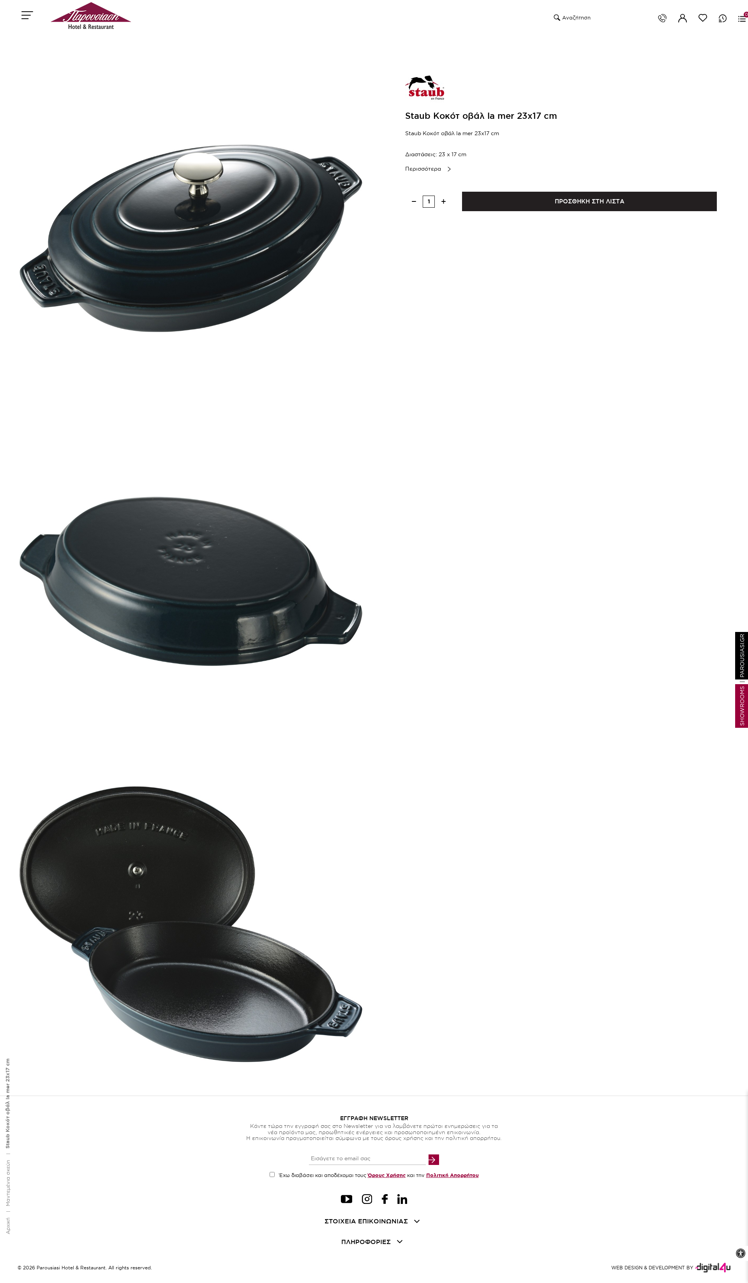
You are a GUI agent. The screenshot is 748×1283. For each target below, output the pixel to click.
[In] (402, 1200)
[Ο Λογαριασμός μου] (682, 19)
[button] (556, 17)
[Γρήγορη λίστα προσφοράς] (723, 18)
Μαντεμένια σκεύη (8, 1183)
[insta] (367, 1200)
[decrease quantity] (414, 201)
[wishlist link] (703, 19)
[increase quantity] (443, 201)
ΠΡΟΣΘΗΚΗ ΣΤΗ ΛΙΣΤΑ (590, 201)
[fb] (385, 1200)
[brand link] (424, 87)
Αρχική (8, 1226)
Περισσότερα (423, 169)
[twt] (347, 1200)
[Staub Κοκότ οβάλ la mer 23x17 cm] (190, 238)
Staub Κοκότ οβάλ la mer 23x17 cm (8, 1104)
